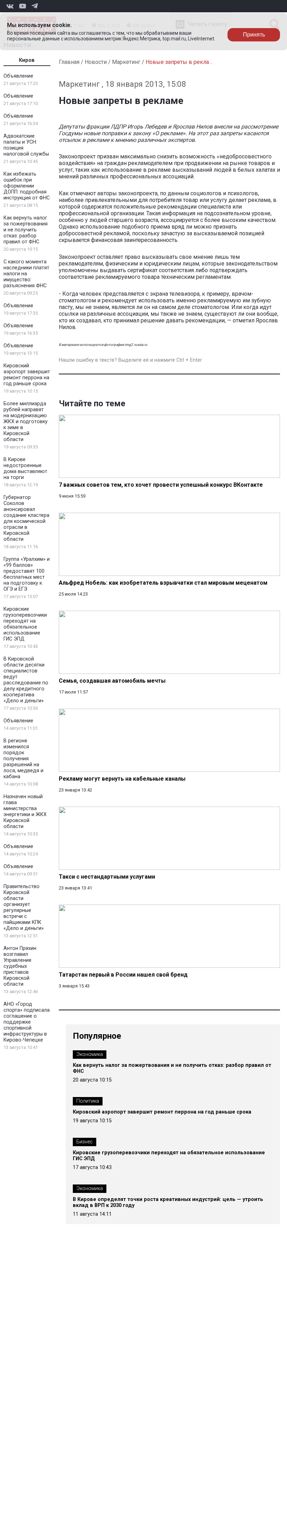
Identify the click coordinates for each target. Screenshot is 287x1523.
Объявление (18, 76)
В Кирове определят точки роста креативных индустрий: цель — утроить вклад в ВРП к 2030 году (168, 1202)
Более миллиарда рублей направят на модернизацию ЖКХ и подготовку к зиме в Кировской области (26, 421)
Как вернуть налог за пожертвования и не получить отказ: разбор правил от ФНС (26, 230)
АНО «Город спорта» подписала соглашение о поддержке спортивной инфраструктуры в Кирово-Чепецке (27, 1022)
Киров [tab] (27, 60)
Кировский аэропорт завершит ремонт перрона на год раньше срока (27, 375)
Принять (254, 35)
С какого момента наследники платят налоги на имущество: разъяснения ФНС (26, 274)
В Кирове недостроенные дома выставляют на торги (25, 468)
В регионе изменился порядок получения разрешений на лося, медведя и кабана (23, 759)
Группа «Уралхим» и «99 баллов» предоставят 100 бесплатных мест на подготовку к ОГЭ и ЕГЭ (27, 574)
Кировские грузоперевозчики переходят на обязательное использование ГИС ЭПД (25, 624)
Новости (96, 62)
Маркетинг (126, 62)
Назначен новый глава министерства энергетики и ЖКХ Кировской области (25, 811)
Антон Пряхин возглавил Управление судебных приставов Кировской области (20, 966)
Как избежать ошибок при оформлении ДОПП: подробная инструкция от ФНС (27, 186)
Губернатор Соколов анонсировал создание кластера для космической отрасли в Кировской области (26, 518)
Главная (69, 62)
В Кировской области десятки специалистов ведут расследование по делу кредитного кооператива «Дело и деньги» (26, 680)
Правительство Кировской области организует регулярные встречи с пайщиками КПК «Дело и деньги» (24, 907)
